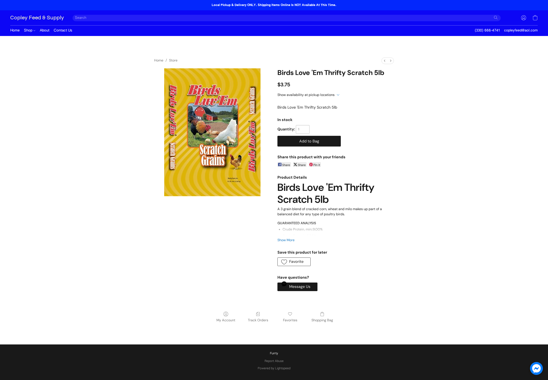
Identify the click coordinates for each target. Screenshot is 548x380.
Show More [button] (286, 240)
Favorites (290, 320)
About (44, 30)
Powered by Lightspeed (274, 368)
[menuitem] (385, 61)
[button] (37, 17)
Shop (28, 30)
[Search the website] (496, 18)
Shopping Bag (322, 320)
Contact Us (63, 30)
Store (173, 60)
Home (15, 30)
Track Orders (258, 320)
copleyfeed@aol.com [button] (521, 30)
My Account (225, 320)
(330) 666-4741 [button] (487, 30)
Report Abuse (274, 361)
